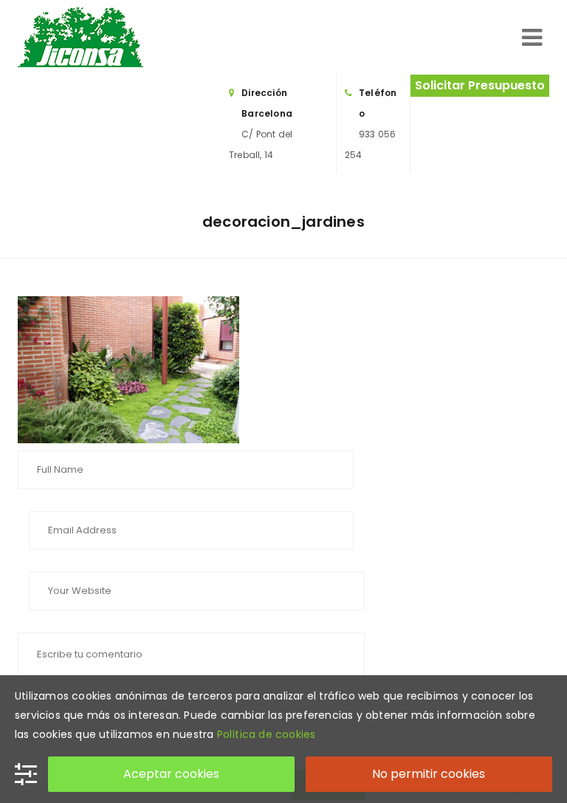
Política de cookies (266, 734)
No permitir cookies (428, 773)
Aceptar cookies (171, 773)
